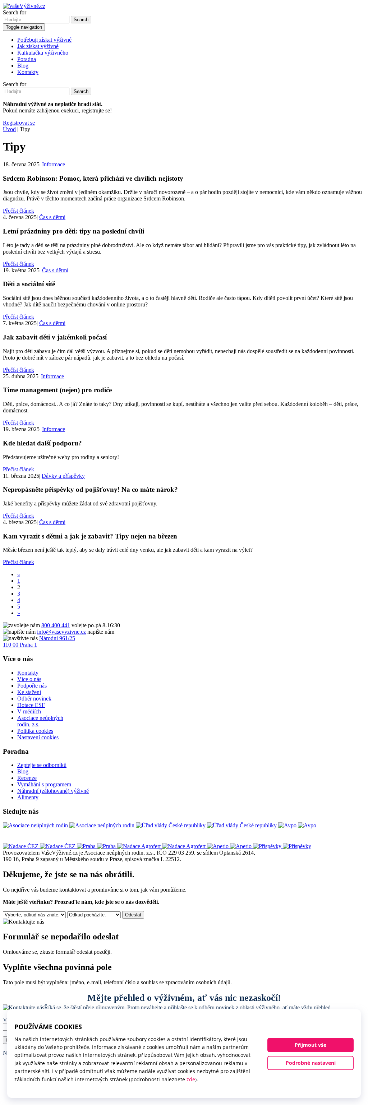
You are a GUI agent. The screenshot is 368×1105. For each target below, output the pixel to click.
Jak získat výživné (38, 46)
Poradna (26, 59)
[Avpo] (297, 825)
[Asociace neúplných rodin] (69, 825)
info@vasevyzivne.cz (61, 632)
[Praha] (97, 846)
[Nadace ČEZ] (40, 846)
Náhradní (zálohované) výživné (53, 791)
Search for (14, 12)
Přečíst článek (18, 211)
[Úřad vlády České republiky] (207, 825)
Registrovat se (19, 123)
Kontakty (27, 72)
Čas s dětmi (52, 217)
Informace (53, 164)
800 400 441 (55, 625)
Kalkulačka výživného (42, 53)
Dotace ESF (31, 705)
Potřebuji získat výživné (44, 40)
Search (81, 19)
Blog (22, 66)
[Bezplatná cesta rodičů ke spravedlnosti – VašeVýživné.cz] (24, 6)
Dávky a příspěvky (63, 476)
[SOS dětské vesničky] (282, 846)
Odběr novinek (34, 698)
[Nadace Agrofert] (162, 846)
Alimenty (27, 797)
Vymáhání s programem (44, 784)
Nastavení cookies (38, 737)
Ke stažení (29, 692)
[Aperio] (230, 846)
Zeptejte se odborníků (41, 765)
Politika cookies (35, 731)
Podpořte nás (32, 686)
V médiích (29, 711)
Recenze (27, 778)
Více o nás (29, 679)
